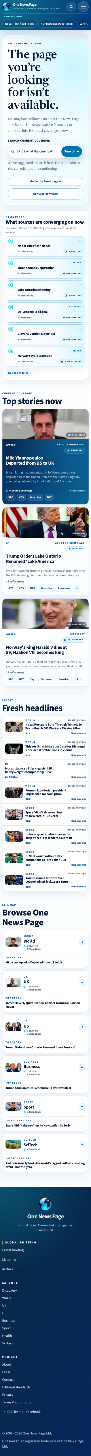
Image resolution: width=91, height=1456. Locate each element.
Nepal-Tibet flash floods (19, 24)
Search (71, 151)
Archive (7, 1269)
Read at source (78, 733)
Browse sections (45, 193)
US (26, 1026)
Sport (29, 1107)
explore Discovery (54, 124)
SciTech (31, 1145)
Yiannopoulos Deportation (57, 24)
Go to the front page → (45, 181)
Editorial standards (16, 1387)
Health (7, 1335)
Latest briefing (13, 1250)
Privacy (7, 1394)
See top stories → (19, 373)
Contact (8, 1379)
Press (6, 1372)
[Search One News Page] (71, 7)
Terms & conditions (16, 1402)
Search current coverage (29, 140)
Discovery (9, 1290)
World (29, 941)
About (6, 1364)
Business (32, 1066)
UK (26, 982)
